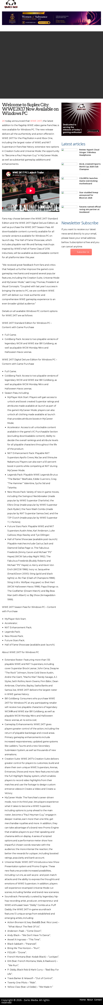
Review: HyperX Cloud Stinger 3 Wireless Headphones (89, 152)
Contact (98, 1000)
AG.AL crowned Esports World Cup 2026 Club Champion (90, 167)
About (90, 1000)
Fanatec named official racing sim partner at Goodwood (90, 209)
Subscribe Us (83, 252)
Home (83, 1000)
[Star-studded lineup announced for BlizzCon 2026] (69, 195)
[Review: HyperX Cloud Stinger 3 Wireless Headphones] (69, 152)
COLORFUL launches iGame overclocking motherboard (88, 181)
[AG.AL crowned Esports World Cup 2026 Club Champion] (69, 167)
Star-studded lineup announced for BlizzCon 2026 (88, 195)
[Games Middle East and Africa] (11, 8)
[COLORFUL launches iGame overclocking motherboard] (69, 181)
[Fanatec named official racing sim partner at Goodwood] (69, 209)
